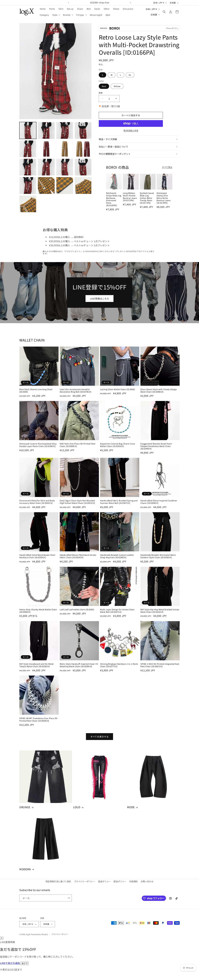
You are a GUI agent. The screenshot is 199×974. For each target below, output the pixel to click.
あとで (25, 963)
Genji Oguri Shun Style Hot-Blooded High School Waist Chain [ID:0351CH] (77, 501)
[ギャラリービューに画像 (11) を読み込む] (64, 167)
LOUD (76, 807)
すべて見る (167, 167)
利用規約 (133, 881)
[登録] (68, 898)
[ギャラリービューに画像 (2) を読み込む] (46, 130)
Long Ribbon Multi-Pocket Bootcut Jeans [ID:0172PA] (130, 197)
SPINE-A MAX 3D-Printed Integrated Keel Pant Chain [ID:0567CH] (159, 665)
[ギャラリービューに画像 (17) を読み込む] (27, 203)
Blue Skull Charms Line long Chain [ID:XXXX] (36, 390)
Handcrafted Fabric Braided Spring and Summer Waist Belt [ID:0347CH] (119, 501)
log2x (28, 934)
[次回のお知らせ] (130, 3)
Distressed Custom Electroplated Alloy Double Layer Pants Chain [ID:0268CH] (38, 445)
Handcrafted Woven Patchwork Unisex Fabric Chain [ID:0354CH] (78, 556)
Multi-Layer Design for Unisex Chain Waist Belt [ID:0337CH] (117, 610)
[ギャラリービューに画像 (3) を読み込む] (64, 130)
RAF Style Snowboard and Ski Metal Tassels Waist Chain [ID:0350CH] (36, 665)
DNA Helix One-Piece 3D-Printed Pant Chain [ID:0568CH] (77, 445)
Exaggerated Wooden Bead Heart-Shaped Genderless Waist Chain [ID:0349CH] (156, 446)
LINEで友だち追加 (10, 963)
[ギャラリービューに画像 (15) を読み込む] (64, 185)
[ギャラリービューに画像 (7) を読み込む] (64, 148)
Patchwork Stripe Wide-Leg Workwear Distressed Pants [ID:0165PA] (113, 199)
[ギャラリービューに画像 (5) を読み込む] (27, 148)
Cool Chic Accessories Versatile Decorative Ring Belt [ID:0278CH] (75, 390)
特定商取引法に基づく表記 (58, 881)
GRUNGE (24, 807)
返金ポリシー (104, 881)
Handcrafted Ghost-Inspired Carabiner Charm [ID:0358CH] (158, 501)
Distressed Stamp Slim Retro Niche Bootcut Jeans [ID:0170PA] (164, 198)
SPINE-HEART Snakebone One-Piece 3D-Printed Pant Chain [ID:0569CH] (38, 719)
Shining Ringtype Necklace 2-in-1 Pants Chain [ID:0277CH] (119, 665)
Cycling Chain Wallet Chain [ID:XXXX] (117, 389)
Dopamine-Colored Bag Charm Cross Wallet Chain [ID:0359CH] (117, 445)
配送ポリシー (120, 881)
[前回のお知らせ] (68, 3)
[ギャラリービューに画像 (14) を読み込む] (46, 185)
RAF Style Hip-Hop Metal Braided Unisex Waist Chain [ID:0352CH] (159, 610)
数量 (101, 92)
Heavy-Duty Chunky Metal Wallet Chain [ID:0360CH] (38, 610)
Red (104, 86)
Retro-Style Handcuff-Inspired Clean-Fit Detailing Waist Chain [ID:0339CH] (79, 665)
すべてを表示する (99, 736)
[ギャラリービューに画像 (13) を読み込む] (27, 185)
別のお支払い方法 (131, 130)
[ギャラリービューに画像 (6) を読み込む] (46, 148)
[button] (56, 15)
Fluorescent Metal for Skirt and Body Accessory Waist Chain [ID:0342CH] (37, 501)
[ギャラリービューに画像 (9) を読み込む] (27, 167)
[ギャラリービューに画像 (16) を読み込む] (83, 185)
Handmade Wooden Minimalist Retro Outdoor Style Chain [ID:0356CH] (158, 556)
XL (130, 74)
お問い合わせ (147, 881)
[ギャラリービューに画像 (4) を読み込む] (83, 130)
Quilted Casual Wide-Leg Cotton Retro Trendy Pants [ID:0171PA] (147, 198)
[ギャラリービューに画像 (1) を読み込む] (27, 130)
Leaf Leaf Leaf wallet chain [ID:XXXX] (77, 609)
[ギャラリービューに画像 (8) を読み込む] (83, 148)
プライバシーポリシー (84, 881)
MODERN (25, 869)
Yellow (117, 86)
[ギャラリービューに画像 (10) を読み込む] (46, 167)
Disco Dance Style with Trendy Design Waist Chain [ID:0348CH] (158, 390)
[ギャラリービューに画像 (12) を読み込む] (83, 167)
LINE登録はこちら (99, 298)
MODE (131, 807)
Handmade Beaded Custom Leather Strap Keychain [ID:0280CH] (117, 556)
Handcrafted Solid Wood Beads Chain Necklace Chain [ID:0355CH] (37, 556)
